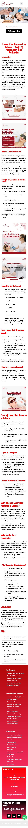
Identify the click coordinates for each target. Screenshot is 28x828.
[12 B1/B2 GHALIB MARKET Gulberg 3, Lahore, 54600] (15, 775)
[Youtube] (19, 816)
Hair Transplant (10, 670)
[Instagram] (14, 816)
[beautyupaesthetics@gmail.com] (15, 791)
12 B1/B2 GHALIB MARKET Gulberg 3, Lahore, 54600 (14, 778)
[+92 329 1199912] (15, 783)
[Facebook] (9, 816)
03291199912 (14, 786)
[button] (21, 3)
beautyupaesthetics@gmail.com (15, 795)
